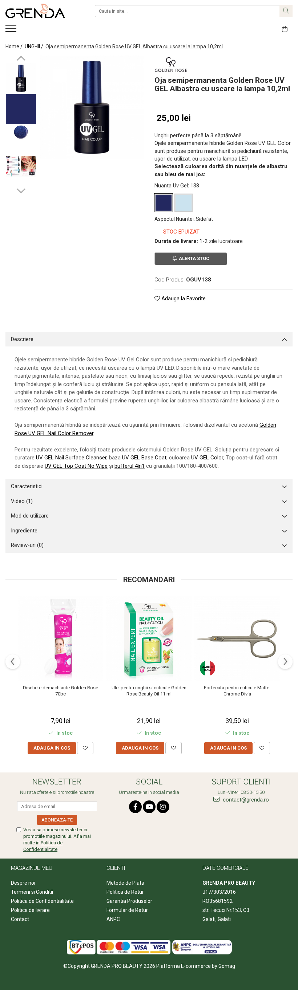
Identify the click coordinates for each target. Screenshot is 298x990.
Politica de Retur (125, 892)
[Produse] (11, 30)
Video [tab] (22, 501)
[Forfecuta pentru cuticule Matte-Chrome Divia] (237, 638)
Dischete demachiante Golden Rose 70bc (60, 691)
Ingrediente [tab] (24, 530)
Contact (20, 919)
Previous (21, 59)
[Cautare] (286, 11)
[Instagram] (163, 806)
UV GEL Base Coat (144, 457)
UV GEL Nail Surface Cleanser (71, 457)
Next (21, 190)
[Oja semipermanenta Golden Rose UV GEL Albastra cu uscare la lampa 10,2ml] (92, 107)
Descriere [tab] (22, 339)
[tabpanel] (92, 107)
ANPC (113, 919)
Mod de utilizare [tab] (30, 515)
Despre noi (23, 883)
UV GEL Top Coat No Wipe (76, 466)
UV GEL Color (207, 457)
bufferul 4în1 (129, 466)
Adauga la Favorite (183, 298)
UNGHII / (34, 46)
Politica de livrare (30, 910)
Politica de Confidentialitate (42, 901)
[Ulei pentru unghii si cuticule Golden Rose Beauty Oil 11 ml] (149, 638)
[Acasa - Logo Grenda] (41, 11)
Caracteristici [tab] (27, 486)
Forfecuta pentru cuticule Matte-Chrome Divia (237, 691)
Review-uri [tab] (27, 545)
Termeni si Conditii (32, 892)
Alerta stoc (194, 258)
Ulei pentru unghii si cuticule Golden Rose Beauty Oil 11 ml (149, 691)
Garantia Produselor (129, 901)
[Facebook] (135, 806)
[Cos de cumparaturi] (285, 29)
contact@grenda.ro (245, 799)
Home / (14, 46)
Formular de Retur (127, 910)
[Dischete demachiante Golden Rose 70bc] (60, 638)
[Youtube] (149, 806)
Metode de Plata (125, 883)
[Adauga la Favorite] (85, 748)
